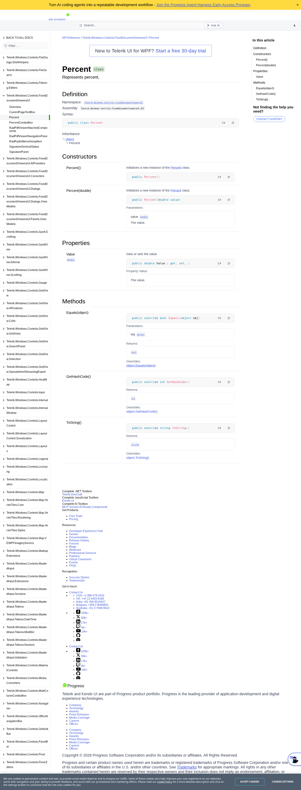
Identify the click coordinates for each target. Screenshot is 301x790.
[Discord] (78, 640)
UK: (90, 598)
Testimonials (77, 580)
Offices (73, 723)
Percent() (73, 168)
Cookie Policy (164, 781)
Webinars (75, 549)
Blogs (72, 546)
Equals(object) (77, 313)
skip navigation (57, 19)
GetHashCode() (78, 376)
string (135, 444)
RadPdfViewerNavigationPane (28, 136)
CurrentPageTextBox (22, 112)
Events (73, 562)
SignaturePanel (19, 151)
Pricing (73, 519)
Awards (74, 711)
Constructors (79, 156)
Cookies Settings (282, 781)
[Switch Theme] (295, 25)
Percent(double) (78, 191)
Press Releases (79, 714)
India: (90, 601)
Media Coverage (79, 717)
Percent (14, 117)
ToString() (74, 422)
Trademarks (187, 767)
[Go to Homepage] (67, 19)
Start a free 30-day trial (181, 50)
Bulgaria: (92, 604)
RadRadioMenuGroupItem (25, 141)
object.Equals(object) (141, 365)
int (133, 398)
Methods (73, 301)
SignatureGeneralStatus (24, 146)
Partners (74, 556)
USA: (90, 595)
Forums (74, 543)
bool (134, 352)
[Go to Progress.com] (73, 687)
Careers (74, 720)
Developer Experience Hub (86, 531)
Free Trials (75, 516)
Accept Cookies (249, 781)
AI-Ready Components (93, 506)
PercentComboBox (21, 122)
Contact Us (76, 592)
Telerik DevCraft (72, 494)
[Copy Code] (233, 122)
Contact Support (269, 119)
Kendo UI (68, 500)
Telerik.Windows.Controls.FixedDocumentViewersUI (114, 37)
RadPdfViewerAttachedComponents (28, 129)
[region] (150, 782)
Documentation (78, 537)
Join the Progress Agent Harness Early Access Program (203, 5)
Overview (15, 106)
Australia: (92, 608)
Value (70, 254)
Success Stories (79, 577)
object (70, 139)
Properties (76, 242)
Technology (76, 708)
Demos (73, 534)
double (144, 216)
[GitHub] (78, 636)
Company (75, 705)
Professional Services (82, 552)
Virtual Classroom (80, 559)
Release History (79, 540)
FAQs (72, 565)
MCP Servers (70, 506)
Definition (74, 94)
